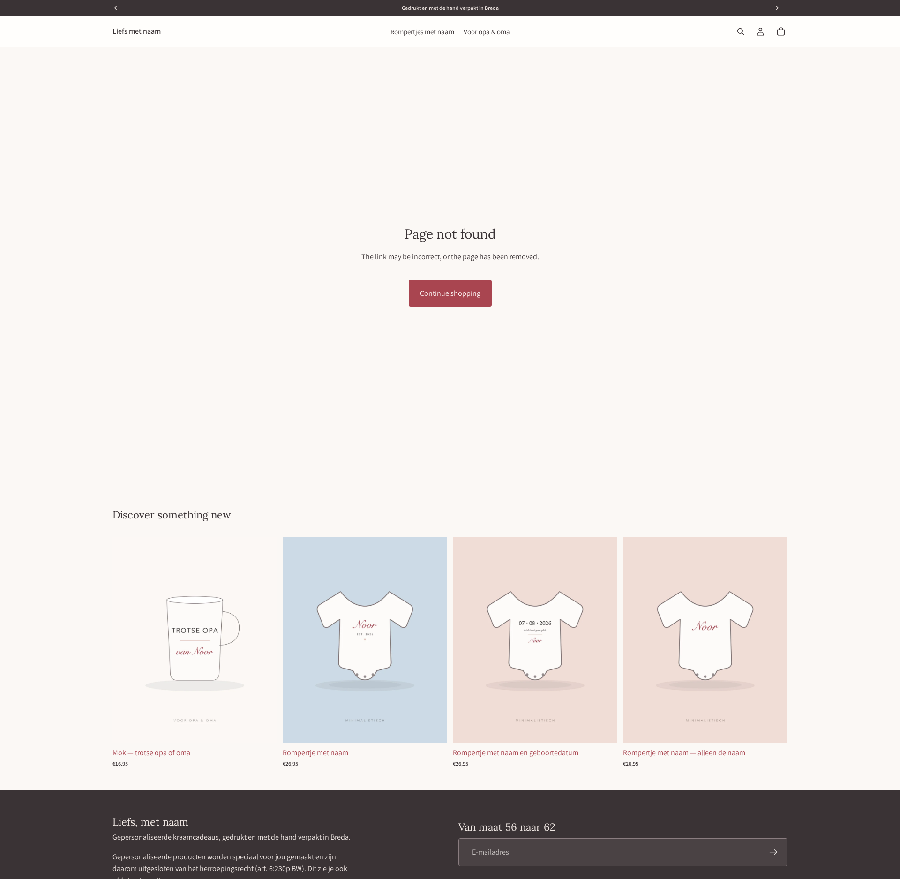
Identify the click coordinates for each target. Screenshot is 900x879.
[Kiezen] (262, 728)
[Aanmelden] (773, 852)
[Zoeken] (740, 31)
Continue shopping (450, 293)
